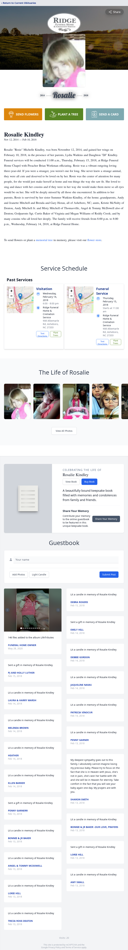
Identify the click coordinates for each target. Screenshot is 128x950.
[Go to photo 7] (33, 628)
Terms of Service (73, 947)
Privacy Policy (54, 947)
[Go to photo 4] (27, 628)
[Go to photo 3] (25, 628)
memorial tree (44, 240)
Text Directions (42, 334)
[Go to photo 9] (37, 628)
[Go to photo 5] (29, 628)
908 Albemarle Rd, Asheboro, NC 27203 (51, 324)
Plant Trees (55, 334)
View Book (71, 481)
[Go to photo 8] (35, 628)
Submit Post (109, 574)
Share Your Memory (106, 518)
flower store (94, 240)
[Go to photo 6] (31, 628)
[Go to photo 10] (39, 628)
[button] (20, 296)
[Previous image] (7, 610)
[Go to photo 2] (23, 628)
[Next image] (58, 610)
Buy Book (89, 481)
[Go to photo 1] (21, 628)
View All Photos (64, 430)
